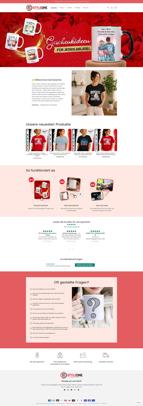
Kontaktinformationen (94, 403)
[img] (71, 224)
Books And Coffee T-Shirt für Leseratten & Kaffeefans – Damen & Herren (37, 155)
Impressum (104, 403)
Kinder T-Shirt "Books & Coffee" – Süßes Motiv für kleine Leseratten (106, 154)
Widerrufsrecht (60, 403)
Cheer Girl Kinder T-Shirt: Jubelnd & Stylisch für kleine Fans (60, 154)
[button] (62, 7)
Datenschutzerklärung (71, 403)
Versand (85, 403)
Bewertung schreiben (85, 265)
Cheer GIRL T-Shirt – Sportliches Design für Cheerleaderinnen (83, 154)
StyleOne (42, 403)
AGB (80, 403)
